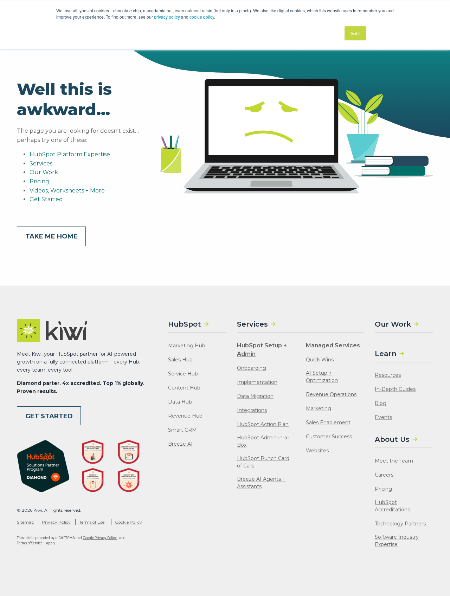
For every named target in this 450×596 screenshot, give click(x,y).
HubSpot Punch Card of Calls (263, 462)
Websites (317, 450)
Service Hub (183, 374)
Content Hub (184, 388)
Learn (386, 353)
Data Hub (180, 402)
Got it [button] (355, 33)
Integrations (252, 410)
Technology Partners (400, 523)
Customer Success (329, 436)
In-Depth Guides (395, 389)
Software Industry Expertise (397, 541)
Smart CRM (182, 430)
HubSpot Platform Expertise (70, 154)
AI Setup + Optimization (322, 377)
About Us (392, 439)
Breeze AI (180, 444)
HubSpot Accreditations (392, 506)
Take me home (51, 236)
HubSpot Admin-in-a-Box (263, 441)
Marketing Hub (186, 345)
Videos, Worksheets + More (67, 190)
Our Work (44, 172)
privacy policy (167, 17)
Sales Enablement (328, 422)
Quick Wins (320, 359)
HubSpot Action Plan (263, 424)
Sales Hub (180, 359)
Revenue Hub (185, 416)
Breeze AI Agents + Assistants (261, 483)
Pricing (39, 181)
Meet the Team (394, 461)
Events (383, 417)
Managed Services (333, 345)
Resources (388, 375)
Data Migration (255, 396)
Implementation (257, 382)
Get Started (46, 199)
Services (41, 163)
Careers (384, 475)
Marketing (318, 408)
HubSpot (184, 324)
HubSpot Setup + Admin (262, 349)
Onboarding (251, 368)
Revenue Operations (331, 394)
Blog (380, 403)
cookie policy (201, 17)
